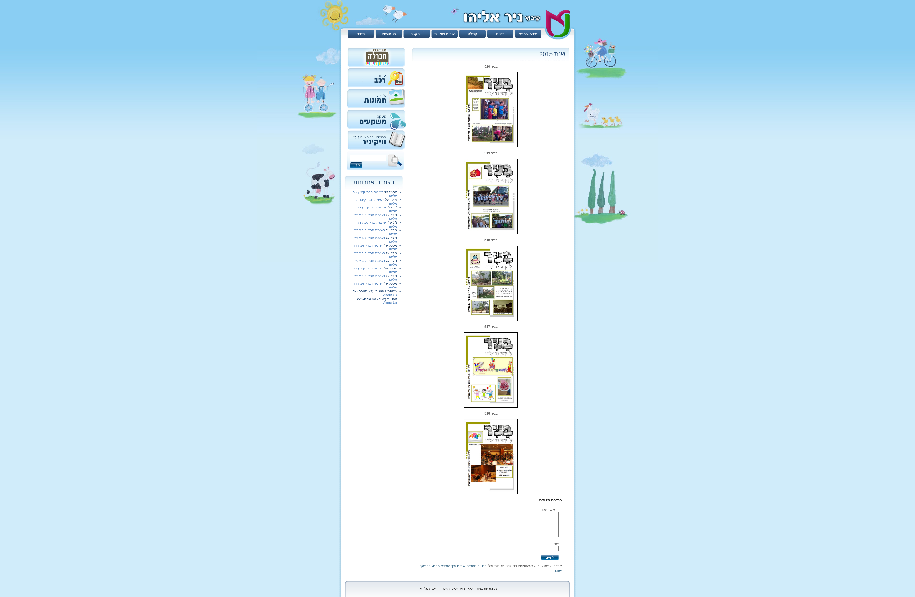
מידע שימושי (528, 34)
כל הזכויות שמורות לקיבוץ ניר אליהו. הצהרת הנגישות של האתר (456, 589)
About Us (389, 34)
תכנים (500, 34)
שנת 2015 (552, 54)
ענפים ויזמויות (444, 34)
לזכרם (361, 34)
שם (556, 544)
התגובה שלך (550, 509)
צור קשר (416, 34)
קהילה (472, 34)
